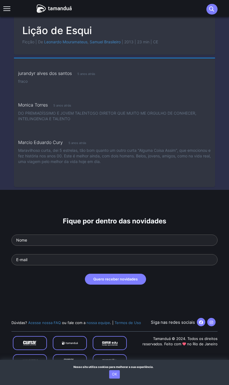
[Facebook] (201, 322)
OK (114, 374)
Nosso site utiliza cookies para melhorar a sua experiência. (114, 367)
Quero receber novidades (115, 279)
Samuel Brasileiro (105, 41)
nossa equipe (98, 322)
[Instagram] (211, 322)
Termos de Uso (128, 322)
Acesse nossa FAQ (44, 322)
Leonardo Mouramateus (65, 41)
